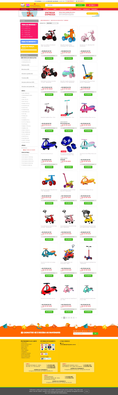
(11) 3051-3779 (87, 365)
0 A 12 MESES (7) (26, 26)
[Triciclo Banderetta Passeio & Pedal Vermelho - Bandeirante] (49, 216)
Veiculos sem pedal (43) (28, 86)
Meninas (31, 9)
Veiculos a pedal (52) (27, 73)
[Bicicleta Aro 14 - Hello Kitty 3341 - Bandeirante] (88, 35)
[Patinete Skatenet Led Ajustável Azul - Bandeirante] (88, 253)
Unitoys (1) (25, 136)
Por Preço (78, 9)
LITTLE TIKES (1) (26, 122)
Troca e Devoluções (25, 356)
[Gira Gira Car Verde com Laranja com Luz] (49, 253)
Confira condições (33, 6)
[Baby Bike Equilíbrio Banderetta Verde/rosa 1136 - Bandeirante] (69, 72)
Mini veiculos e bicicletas (28, 58)
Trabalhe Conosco (25, 357)
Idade (47, 9)
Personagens (63, 9)
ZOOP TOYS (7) (26, 142)
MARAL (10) (25, 128)
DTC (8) (24, 113)
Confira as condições (92, 13)
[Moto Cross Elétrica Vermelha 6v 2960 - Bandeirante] (49, 35)
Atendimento (24, 351)
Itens (92, 5)
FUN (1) (24, 117)
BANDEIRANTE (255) (27, 95)
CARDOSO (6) (26, 109)
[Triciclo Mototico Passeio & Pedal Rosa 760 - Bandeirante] (69, 180)
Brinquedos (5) (26, 62)
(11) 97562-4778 (69, 378)
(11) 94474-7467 (61, 1)
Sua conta (80, 1)
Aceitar (86, 391)
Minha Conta (24, 347)
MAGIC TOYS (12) (26, 126)
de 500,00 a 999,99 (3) (28, 163)
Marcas (70, 9)
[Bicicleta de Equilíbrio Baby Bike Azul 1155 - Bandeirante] (49, 180)
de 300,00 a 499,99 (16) (28, 161)
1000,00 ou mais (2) (27, 165)
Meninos (39, 9)
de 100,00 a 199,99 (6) (28, 157)
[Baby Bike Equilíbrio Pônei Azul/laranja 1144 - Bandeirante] (69, 35)
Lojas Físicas (70, 1)
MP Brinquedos (45, 20)
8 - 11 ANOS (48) (26, 34)
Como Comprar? (24, 350)
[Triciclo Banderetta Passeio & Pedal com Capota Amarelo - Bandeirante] (88, 216)
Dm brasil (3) (26, 111)
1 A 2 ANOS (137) (26, 28)
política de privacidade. (57, 391)
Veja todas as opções (29, 150)
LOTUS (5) (25, 124)
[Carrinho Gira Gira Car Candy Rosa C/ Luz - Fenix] (69, 289)
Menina (79, 331)
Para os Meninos (29, 42)
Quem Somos (24, 342)
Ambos (91, 331)
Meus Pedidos (24, 348)
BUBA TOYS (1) (26, 103)
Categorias (23, 9)
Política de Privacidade (26, 344)
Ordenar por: (43, 23)
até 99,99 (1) (26, 155)
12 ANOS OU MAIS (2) (27, 36)
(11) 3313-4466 (51, 365)
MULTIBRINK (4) (26, 132)
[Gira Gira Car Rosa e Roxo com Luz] (88, 108)
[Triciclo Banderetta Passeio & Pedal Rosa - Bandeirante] (69, 216)
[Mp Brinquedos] (22, 5)
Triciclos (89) (25, 78)
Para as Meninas (29, 25)
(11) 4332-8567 (69, 376)
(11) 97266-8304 (51, 367)
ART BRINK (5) (26, 93)
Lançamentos (86, 9)
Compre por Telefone (26, 353)
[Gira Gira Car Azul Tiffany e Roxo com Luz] (88, 144)
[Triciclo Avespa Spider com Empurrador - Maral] (69, 253)
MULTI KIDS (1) (26, 130)
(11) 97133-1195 (88, 366)
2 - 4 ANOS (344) (26, 30)
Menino (85, 331)
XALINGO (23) (26, 138)
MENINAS (66, 20)
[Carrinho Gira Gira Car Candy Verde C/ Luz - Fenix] (88, 289)
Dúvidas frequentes (25, 354)
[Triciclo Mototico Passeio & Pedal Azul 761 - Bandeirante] (88, 72)
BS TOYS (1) (25, 101)
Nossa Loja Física (25, 345)
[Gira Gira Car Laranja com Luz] (88, 180)
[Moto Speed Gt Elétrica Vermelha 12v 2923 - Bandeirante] (49, 72)
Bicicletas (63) (25, 69)
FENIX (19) (25, 115)
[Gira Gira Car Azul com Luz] (49, 144)
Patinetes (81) (25, 65)
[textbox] (60, 5)
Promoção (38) (26, 60)
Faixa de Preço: (28, 47)
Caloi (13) (25, 107)
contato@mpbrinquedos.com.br (68, 344)
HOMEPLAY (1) (26, 120)
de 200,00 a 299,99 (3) (28, 159)
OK (95, 333)
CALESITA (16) (26, 105)
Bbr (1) (24, 97)
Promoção (94, 9)
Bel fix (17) (25, 99)
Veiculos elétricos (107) (28, 82)
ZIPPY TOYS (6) (26, 140)
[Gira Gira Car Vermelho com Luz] (49, 289)
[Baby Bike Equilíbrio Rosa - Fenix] (49, 108)
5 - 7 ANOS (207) (26, 32)
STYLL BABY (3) (26, 134)
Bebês (55, 9)
